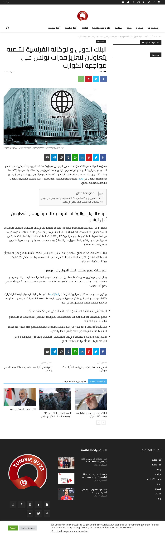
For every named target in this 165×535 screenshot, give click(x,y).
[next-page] (98, 423)
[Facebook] (153, 2)
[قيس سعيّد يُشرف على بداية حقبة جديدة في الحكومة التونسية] (66, 463)
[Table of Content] (101, 193)
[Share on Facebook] (103, 157)
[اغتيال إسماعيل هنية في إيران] (20, 397)
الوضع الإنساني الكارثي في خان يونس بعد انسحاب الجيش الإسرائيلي (56, 414)
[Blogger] (159, 2)
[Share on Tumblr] (68, 157)
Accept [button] (13, 528)
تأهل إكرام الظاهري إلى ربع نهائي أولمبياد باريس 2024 (94, 491)
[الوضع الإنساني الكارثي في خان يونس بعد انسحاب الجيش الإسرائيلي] (55, 399)
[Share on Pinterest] (89, 157)
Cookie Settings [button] (28, 528)
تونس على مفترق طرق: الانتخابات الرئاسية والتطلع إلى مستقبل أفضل (94, 475)
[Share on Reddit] (61, 157)
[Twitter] (128, 2)
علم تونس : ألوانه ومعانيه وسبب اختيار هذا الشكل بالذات (28, 368)
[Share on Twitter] (96, 157)
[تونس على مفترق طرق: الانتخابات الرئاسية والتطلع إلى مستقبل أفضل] (66, 478)
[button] (7, 28)
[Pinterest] (143, 2)
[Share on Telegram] (54, 157)
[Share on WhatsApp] (75, 157)
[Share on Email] (47, 157)
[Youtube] (123, 2)
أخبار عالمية (149, 36)
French (6, 2)
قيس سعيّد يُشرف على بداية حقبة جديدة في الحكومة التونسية (94, 460)
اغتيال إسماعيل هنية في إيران (23, 409)
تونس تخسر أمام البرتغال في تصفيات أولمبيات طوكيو (85, 368)
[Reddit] (138, 2)
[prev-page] (104, 423)
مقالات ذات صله (97, 381)
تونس (80, 178)
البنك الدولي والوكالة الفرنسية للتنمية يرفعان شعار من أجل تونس (71, 198)
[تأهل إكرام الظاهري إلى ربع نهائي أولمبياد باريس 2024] (66, 494)
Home (158, 36)
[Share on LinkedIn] (82, 157)
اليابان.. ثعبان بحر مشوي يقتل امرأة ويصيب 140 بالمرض (91, 414)
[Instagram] (148, 2)
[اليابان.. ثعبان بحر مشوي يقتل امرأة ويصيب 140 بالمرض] (91, 399)
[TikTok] (133, 2)
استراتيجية (54, 294)
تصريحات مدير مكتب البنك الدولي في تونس (80, 202)
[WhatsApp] (81, 79)
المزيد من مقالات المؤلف (74, 381)
